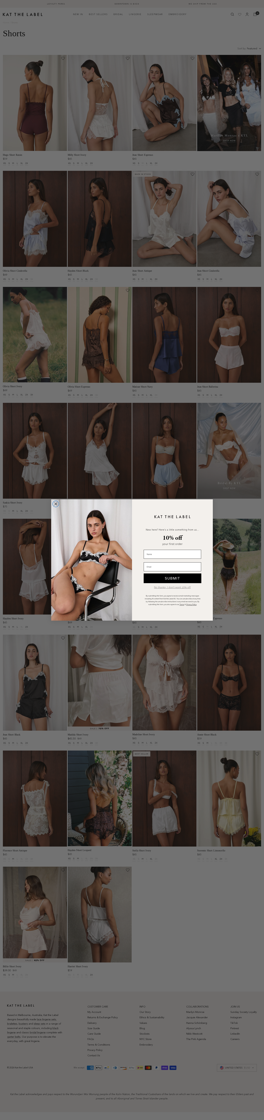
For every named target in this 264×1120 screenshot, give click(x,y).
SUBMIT (172, 578)
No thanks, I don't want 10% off (172, 587)
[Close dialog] (56, 504)
